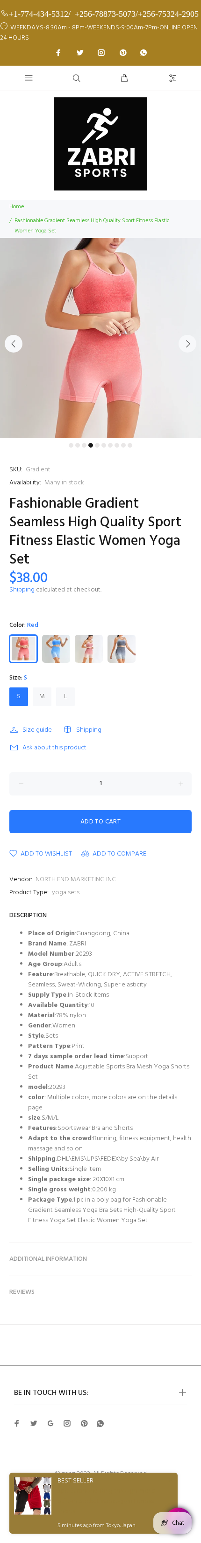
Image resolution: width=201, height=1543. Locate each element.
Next (187, 344)
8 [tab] (117, 445)
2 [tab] (77, 445)
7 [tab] (110, 445)
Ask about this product (54, 747)
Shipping (22, 590)
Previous (13, 344)
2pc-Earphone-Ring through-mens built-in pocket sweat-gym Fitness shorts (106, 1501)
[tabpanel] (100, 338)
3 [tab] (84, 445)
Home (16, 206)
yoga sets (65, 892)
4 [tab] (90, 445)
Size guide (37, 730)
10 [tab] (130, 445)
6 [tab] (103, 445)
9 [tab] (123, 445)
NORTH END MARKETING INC (76, 879)
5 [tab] (97, 445)
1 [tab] (71, 445)
